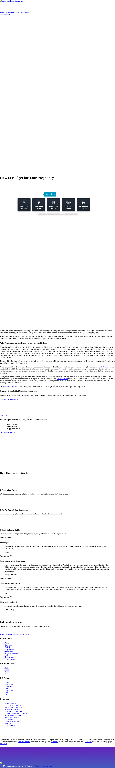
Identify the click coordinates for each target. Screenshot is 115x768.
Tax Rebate (8, 719)
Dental (6, 643)
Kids (6, 695)
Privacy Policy (9, 725)
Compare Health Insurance (9, 399)
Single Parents (9, 690)
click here (54, 742)
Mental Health (9, 659)
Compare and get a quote (43, 766)
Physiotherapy (9, 649)
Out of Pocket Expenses (13, 707)
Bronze (7, 672)
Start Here (3, 415)
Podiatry (7, 655)
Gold (6, 674)
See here (62, 369)
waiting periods (62, 379)
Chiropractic (8, 645)
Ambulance (8, 651)
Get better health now (7, 432)
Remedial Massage (11, 653)
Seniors (7, 692)
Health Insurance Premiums (14, 715)
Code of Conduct (24, 742)
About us (7, 723)
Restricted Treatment (11, 721)
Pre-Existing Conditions (12, 705)
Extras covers (106, 367)
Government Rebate (11, 717)
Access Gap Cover (11, 709)
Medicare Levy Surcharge (13, 711)
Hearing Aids (9, 657)
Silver (6, 670)
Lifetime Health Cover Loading (15, 713)
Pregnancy (8, 686)
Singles (7, 682)
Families (7, 688)
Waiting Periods (10, 703)
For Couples (8, 684)
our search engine (9, 387)
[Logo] (11, 1)
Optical (7, 647)
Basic (6, 668)
